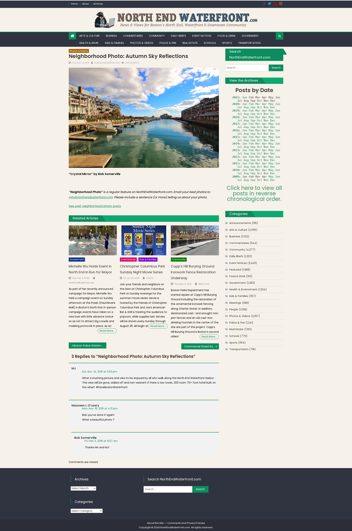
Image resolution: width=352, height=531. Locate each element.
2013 (235, 150)
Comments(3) (132, 62)
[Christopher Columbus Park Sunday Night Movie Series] (144, 240)
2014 (235, 143)
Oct (259, 107)
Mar (257, 104)
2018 (235, 117)
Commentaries (133, 36)
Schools (210, 43)
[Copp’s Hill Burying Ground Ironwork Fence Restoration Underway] (195, 240)
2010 (235, 170)
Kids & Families (114, 43)
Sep (252, 107)
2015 (235, 137)
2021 (235, 97)
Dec (272, 107)
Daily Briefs (178, 36)
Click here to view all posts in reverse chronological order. (254, 193)
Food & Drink (227, 36)
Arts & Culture (89, 36)
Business (111, 36)
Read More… (107, 331)
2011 (235, 163)
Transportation (249, 43)
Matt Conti (204, 283)
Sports (227, 43)
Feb (251, 104)
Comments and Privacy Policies (186, 523)
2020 (235, 104)
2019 (235, 110)
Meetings (235, 303)
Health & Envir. (89, 43)
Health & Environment (243, 289)
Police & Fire (168, 43)
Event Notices (201, 36)
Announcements (240, 223)
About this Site (155, 523)
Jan (244, 97)
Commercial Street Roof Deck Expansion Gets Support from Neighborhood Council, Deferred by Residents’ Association (201, 346)
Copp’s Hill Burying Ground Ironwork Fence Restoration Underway (193, 272)
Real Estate (190, 43)
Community (157, 36)
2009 (235, 176)
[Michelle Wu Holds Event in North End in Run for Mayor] (93, 240)
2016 (235, 130)
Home (74, 3)
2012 (235, 156)
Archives (98, 3)
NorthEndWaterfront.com (107, 62)
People (233, 309)
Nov (266, 107)
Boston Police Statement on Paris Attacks (90, 345)
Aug (246, 107)
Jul (239, 107)
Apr (264, 104)
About (85, 3)
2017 (235, 123)
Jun (277, 104)
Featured (235, 269)
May (271, 104)
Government (250, 36)
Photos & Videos (141, 43)
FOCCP (149, 278)
